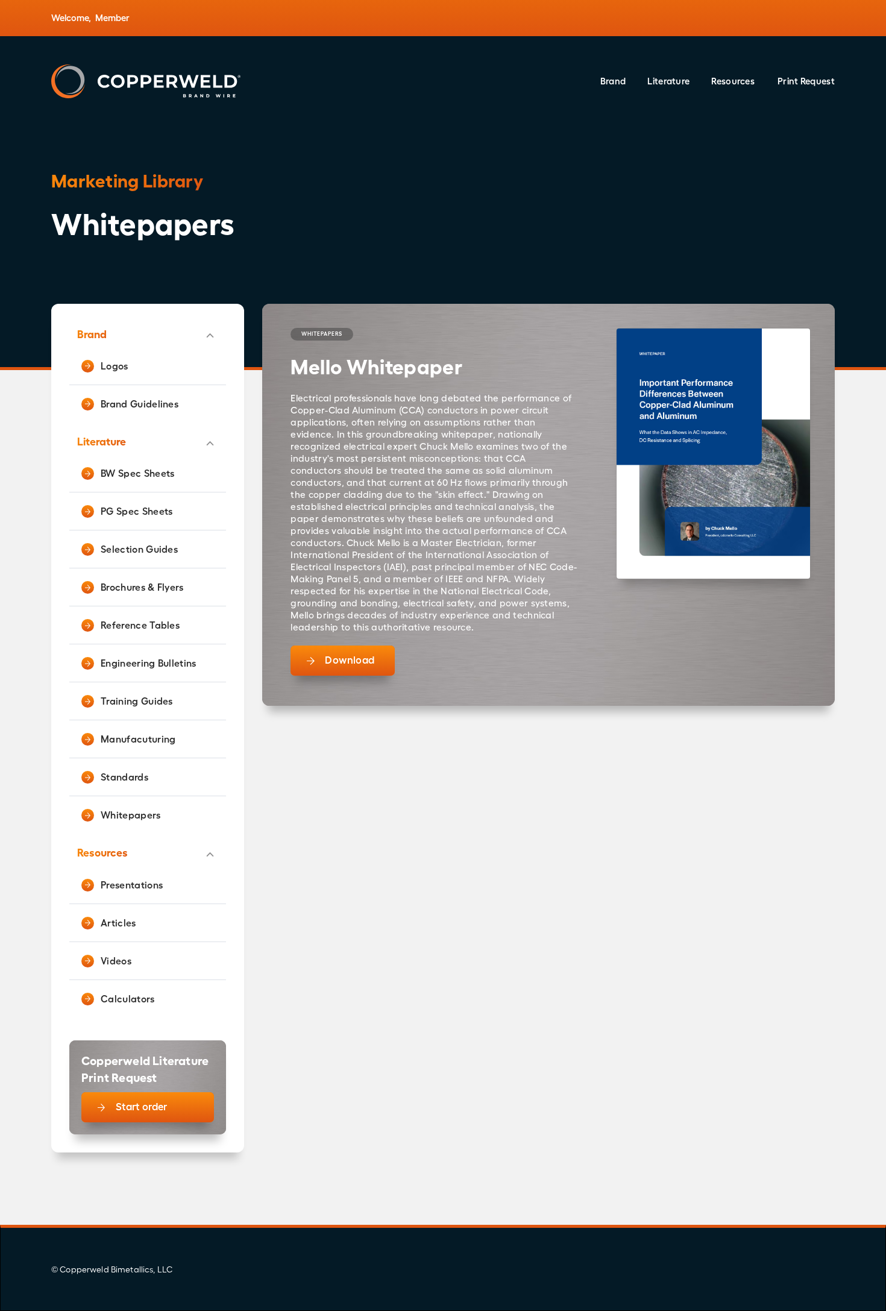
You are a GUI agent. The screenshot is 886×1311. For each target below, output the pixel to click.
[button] (613, 81)
